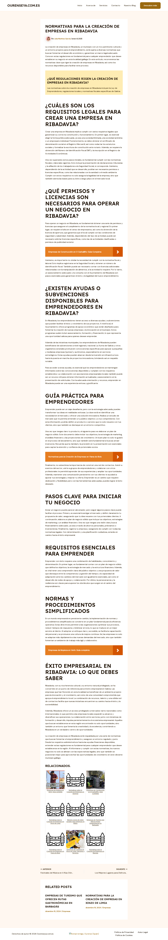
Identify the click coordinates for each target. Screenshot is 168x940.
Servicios (103, 5)
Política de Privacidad (124, 932)
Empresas (66, 911)
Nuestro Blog (130, 5)
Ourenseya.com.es (23, 5)
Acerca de (90, 5)
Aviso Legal (143, 932)
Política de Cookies (124, 935)
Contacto (115, 5)
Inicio (80, 5)
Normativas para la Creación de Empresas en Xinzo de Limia (104, 899)
